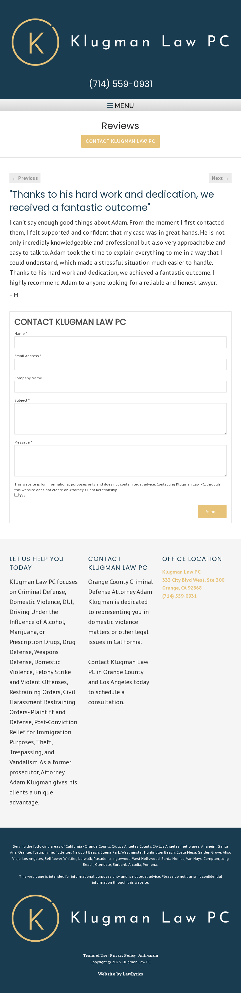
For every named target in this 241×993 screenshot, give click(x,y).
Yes (22, 495)
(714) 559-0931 (121, 84)
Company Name (28, 378)
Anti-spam (148, 955)
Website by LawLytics (120, 974)
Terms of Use (95, 955)
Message (23, 442)
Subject (21, 400)
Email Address (27, 355)
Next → (220, 178)
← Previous (25, 178)
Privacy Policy (123, 955)
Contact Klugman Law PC (120, 141)
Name (20, 333)
